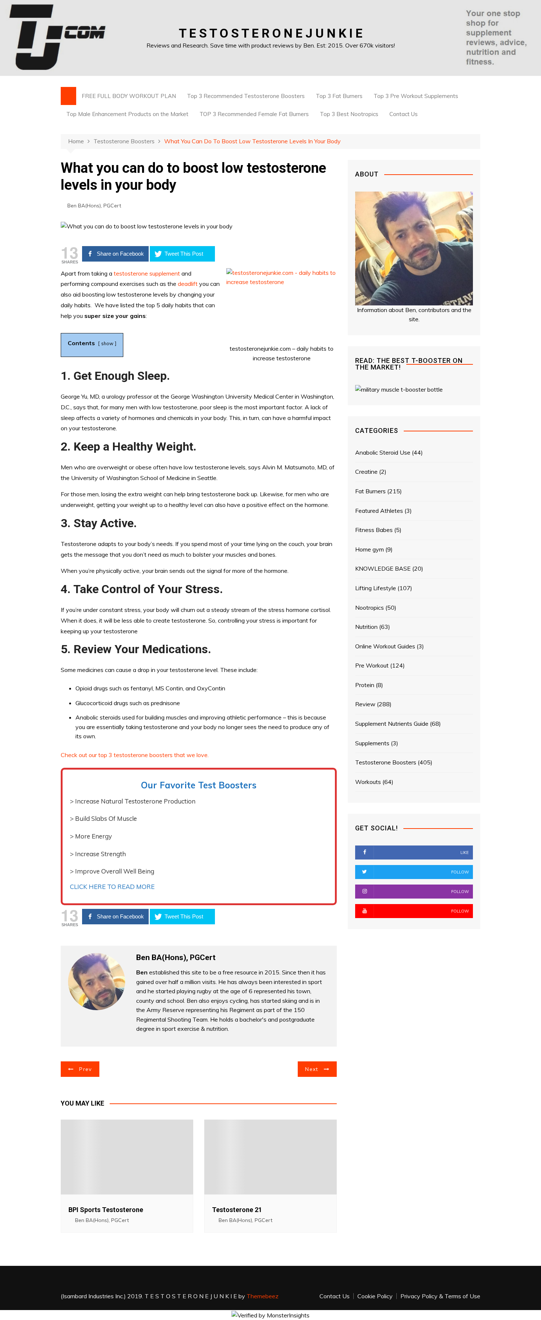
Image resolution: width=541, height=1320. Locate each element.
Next (311, 1069)
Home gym (369, 549)
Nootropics (369, 607)
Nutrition (366, 626)
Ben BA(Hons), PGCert (94, 205)
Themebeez (263, 1296)
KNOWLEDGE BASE (383, 568)
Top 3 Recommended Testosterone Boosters (246, 95)
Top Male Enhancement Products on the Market (127, 114)
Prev (85, 1069)
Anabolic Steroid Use (382, 452)
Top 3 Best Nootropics (349, 114)
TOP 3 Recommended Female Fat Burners (254, 114)
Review (365, 704)
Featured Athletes (379, 510)
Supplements (372, 743)
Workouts (368, 781)
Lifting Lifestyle (375, 588)
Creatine (366, 471)
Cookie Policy (375, 1296)
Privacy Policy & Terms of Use (440, 1296)
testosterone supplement (147, 273)
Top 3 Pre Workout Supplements (416, 95)
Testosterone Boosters (385, 762)
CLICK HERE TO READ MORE (112, 886)
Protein (364, 685)
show (107, 343)
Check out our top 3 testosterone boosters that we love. (135, 755)
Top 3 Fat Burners (339, 95)
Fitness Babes (374, 529)
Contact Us (403, 114)
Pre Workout (372, 665)
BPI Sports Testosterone (105, 1210)
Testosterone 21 (237, 1210)
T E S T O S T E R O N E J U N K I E (271, 33)
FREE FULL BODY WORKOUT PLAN (129, 95)
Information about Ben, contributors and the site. (414, 314)
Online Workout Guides (385, 646)
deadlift (187, 283)
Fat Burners (370, 491)
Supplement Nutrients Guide (391, 723)
